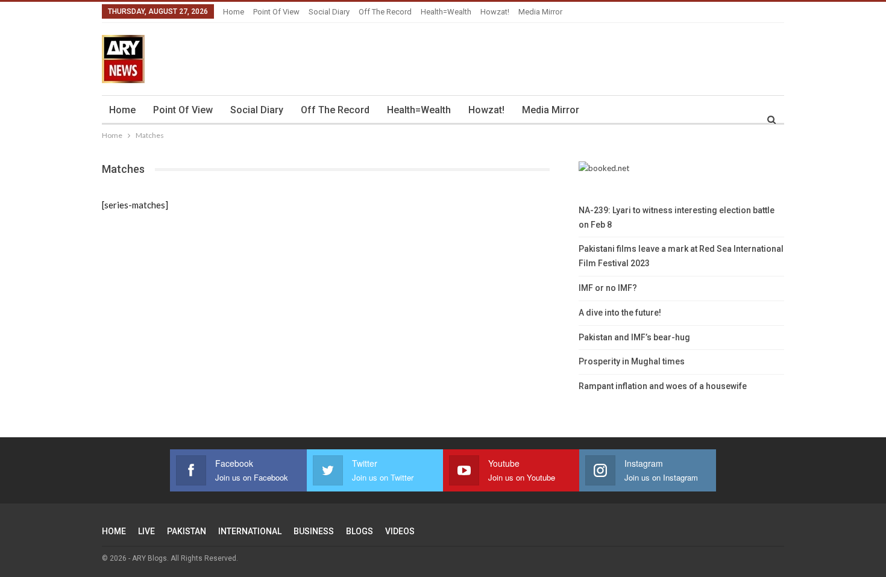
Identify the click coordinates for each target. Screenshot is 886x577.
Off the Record (385, 11)
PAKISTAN (186, 531)
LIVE (146, 531)
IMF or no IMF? (608, 288)
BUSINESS (314, 531)
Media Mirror (540, 11)
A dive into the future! (620, 312)
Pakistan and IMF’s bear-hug (634, 337)
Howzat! (494, 11)
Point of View (276, 11)
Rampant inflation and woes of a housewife (663, 386)
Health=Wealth (446, 11)
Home (233, 11)
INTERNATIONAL (249, 531)
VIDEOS (400, 531)
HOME (114, 531)
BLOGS (359, 531)
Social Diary (329, 11)
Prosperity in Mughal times (632, 361)
